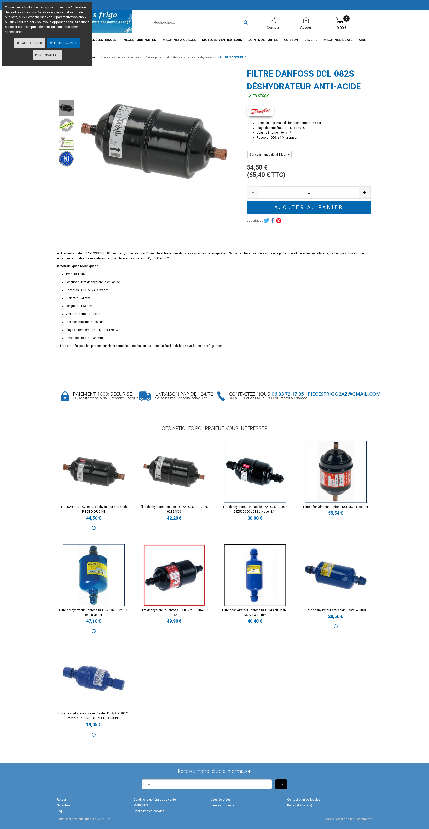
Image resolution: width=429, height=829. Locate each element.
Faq (59, 811)
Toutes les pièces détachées (121, 57)
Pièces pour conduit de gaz (163, 57)
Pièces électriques (100, 40)
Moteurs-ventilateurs (222, 40)
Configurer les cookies (149, 811)
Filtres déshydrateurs (201, 57)
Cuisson (291, 40)
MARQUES (141, 805)
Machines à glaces (179, 40)
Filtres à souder (233, 57)
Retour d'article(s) (299, 805)
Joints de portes (263, 40)
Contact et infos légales (303, 799)
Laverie (311, 40)
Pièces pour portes (139, 40)
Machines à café (337, 40)
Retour (61, 799)
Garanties (63, 805)
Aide (362, 40)
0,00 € (341, 28)
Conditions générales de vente (155, 799)
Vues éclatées (221, 799)
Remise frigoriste (222, 805)
